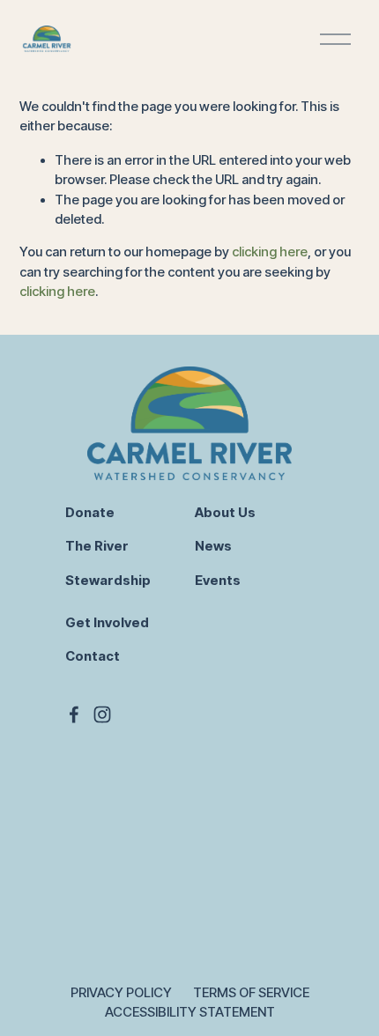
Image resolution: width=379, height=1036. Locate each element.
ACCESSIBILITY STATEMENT (190, 1012)
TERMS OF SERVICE (251, 993)
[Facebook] (74, 714)
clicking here (270, 252)
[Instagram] (102, 714)
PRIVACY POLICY (121, 993)
